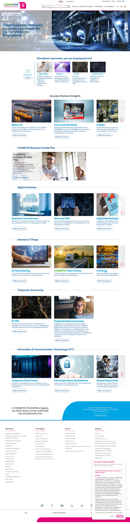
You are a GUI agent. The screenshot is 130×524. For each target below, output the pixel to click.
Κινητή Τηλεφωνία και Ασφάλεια (105, 446)
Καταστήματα (106, 1)
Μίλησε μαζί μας (100, 415)
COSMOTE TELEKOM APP (43, 451)
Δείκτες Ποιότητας (101, 438)
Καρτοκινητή (9, 456)
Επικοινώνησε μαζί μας (42, 449)
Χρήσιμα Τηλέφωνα (41, 441)
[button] (117, 6)
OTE (25, 513)
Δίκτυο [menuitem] (67, 429)
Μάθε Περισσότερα (19, 135)
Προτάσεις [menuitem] (9, 429)
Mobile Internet (10, 451)
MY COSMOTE (109, 6)
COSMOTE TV (10, 459)
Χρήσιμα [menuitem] (98, 429)
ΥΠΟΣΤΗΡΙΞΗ (98, 6)
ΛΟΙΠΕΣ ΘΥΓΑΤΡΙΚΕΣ (59, 513)
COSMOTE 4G (69, 441)
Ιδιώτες (61, 1)
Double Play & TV (10, 443)
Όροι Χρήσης (99, 436)
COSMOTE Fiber (70, 438)
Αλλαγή (27, 78)
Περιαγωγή (39, 436)
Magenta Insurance (11, 471)
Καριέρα (97, 433)
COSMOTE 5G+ (70, 433)
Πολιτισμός (9, 479)
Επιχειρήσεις (70, 1)
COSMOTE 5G (69, 436)
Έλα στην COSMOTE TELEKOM (82, 6)
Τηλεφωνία (9, 446)
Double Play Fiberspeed (13, 441)
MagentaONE (9, 461)
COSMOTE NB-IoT (71, 444)
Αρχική (6, 14)
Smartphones (9, 464)
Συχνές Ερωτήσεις (41, 433)
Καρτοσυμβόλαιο (11, 453)
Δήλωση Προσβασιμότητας (44, 454)
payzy (7, 474)
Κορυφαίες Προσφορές (13, 433)
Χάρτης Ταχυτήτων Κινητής (74, 451)
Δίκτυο (113, 1)
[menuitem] (42, 505)
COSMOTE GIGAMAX (12, 448)
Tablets (7, 466)
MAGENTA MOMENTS (12, 477)
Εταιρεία (119, 1)
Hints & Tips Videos (41, 438)
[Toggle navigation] (125, 6)
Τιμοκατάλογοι (40, 446)
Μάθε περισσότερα (20, 177)
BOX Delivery (9, 469)
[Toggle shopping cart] (122, 6)
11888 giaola (9, 482)
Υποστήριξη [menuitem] (39, 429)
